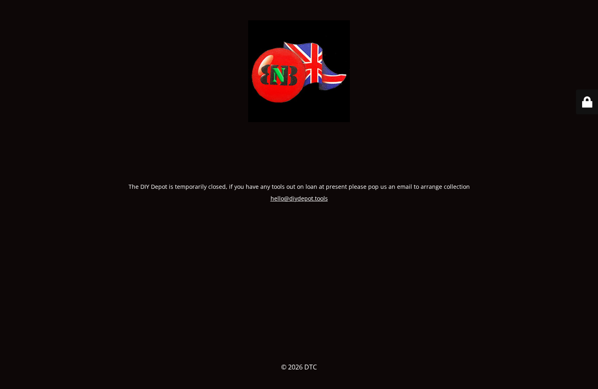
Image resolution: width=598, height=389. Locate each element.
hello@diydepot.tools (299, 198)
